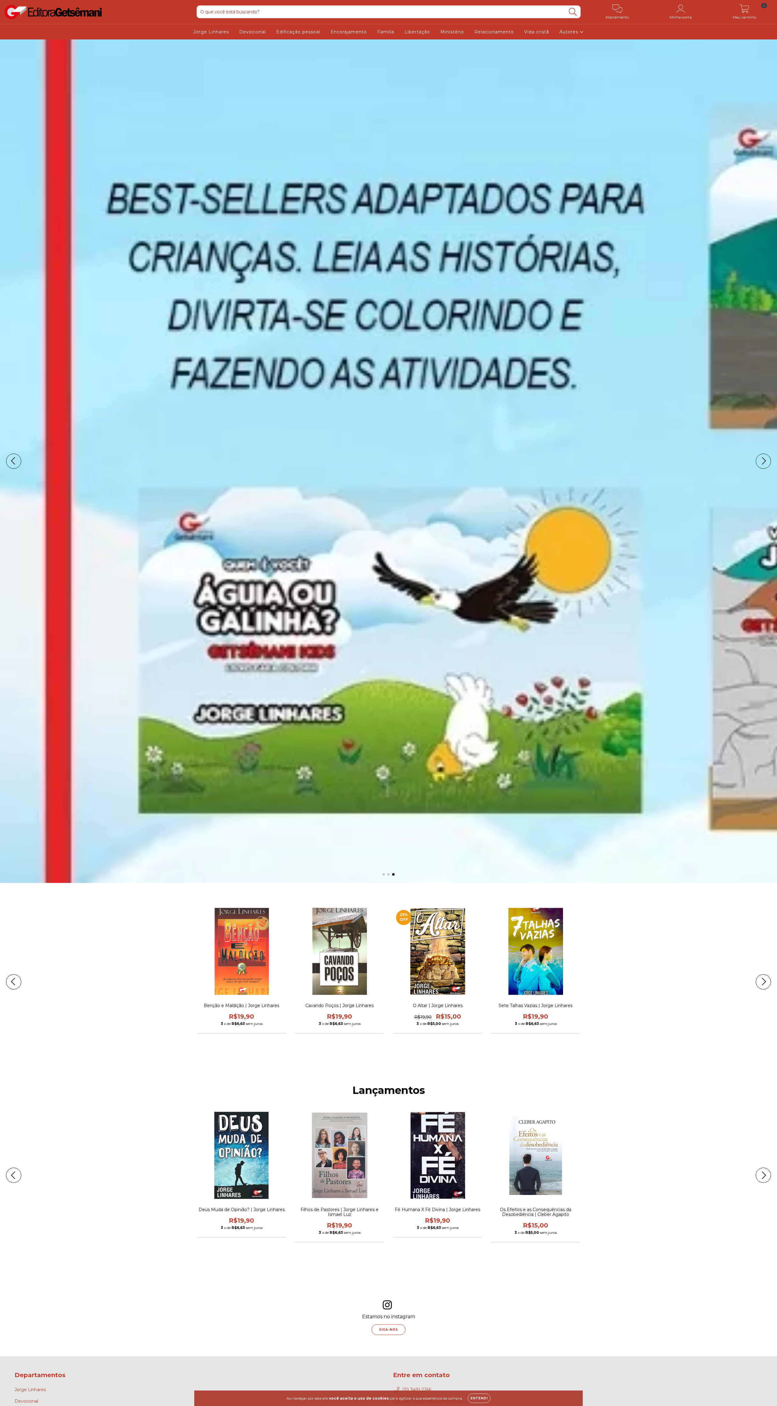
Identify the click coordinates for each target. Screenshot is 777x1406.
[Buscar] (573, 12)
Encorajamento (349, 32)
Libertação (417, 32)
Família (385, 32)
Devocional (252, 32)
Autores (569, 32)
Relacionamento (494, 32)
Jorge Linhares (211, 32)
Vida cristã (536, 32)
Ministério (452, 32)
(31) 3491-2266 (416, 1389)
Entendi (479, 1398)
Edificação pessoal (298, 32)
